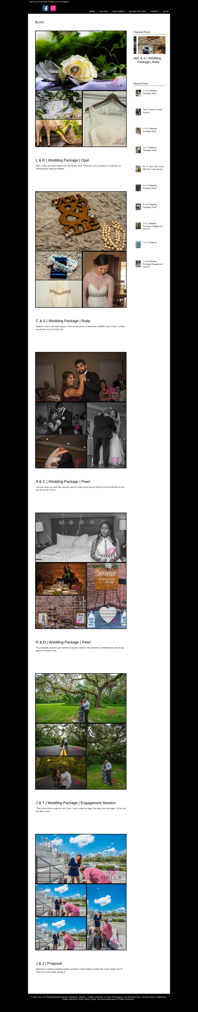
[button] (103, 11)
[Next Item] (161, 45)
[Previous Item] (138, 45)
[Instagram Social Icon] (53, 8)
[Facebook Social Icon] (45, 8)
